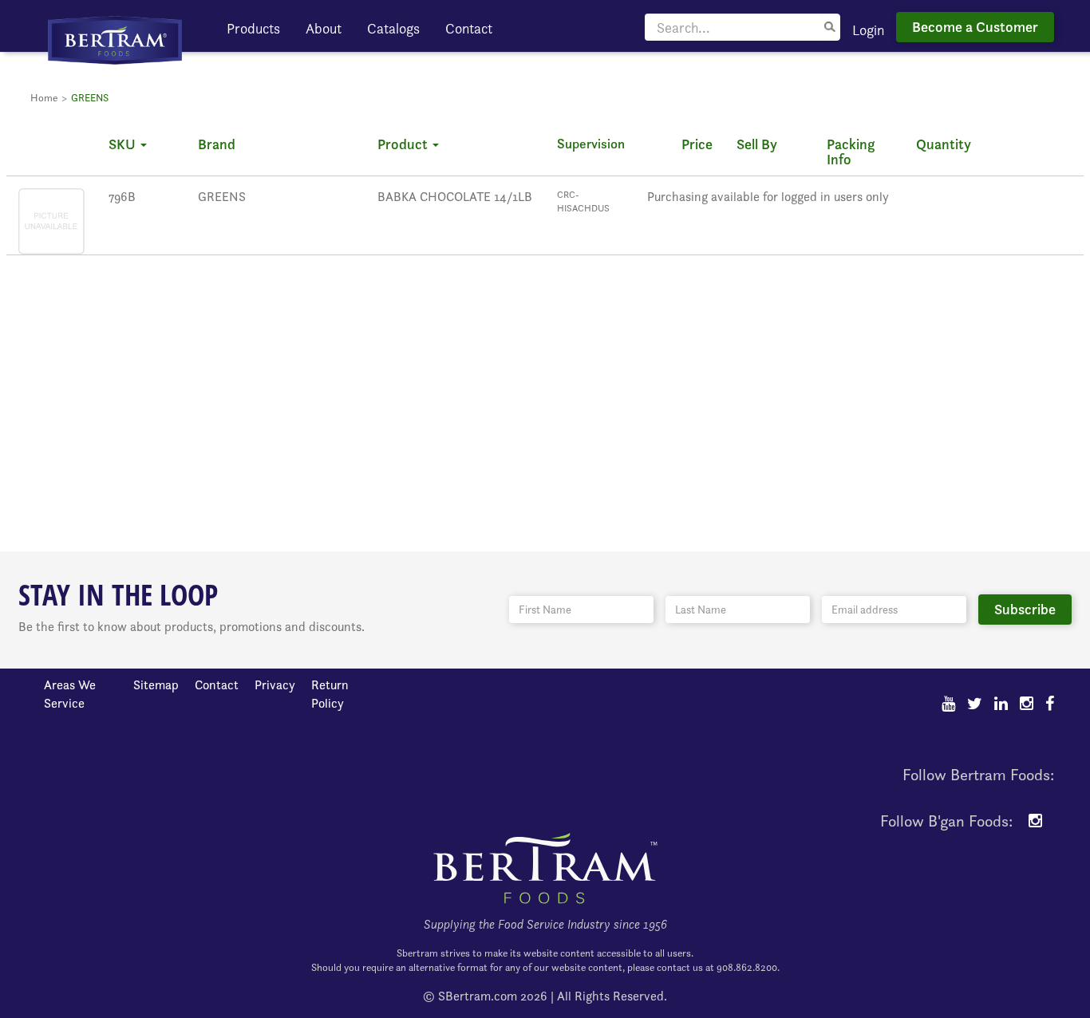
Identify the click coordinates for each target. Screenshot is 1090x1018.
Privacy (275, 685)
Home (43, 98)
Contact (468, 28)
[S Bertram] (115, 38)
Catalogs (393, 28)
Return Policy (330, 694)
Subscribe (1025, 609)
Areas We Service (70, 694)
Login (868, 30)
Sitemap (156, 685)
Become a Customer (975, 27)
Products (253, 28)
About (324, 28)
